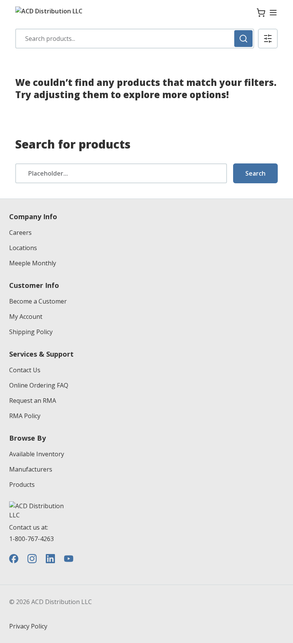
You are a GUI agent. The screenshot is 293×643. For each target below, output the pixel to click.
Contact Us (24, 370)
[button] (268, 38)
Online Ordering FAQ (38, 385)
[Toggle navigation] (273, 12)
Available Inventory (36, 454)
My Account (25, 316)
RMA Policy (24, 416)
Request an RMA (32, 400)
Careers (20, 232)
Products (22, 484)
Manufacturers (30, 469)
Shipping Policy (31, 332)
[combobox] (134, 38)
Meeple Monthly (32, 263)
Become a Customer (38, 301)
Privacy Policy (28, 626)
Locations (23, 248)
